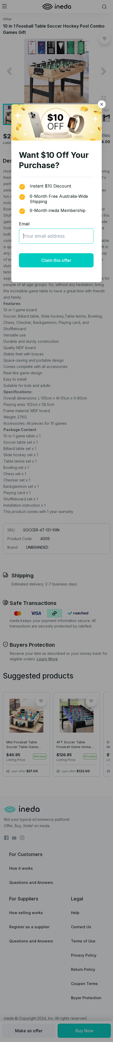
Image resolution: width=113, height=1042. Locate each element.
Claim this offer (56, 260)
